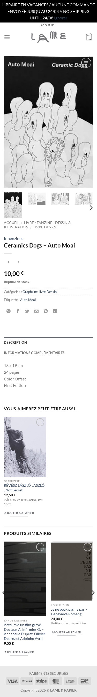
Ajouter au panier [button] (19, 512)
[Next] (84, 122)
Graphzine (30, 292)
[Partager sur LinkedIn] (55, 311)
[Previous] (12, 122)
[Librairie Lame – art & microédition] (48, 37)
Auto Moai (28, 300)
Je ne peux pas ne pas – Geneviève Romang (69, 611)
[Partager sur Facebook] (18, 311)
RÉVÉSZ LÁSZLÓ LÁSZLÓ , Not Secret (24, 487)
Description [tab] (15, 342)
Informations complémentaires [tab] (34, 353)
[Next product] (8, 262)
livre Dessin (44, 227)
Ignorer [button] (60, 17)
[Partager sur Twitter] (27, 311)
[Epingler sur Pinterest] (46, 311)
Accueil (11, 223)
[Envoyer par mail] (36, 311)
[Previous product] (18, 262)
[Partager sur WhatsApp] (8, 311)
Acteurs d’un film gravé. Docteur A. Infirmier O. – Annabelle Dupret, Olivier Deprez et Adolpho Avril (24, 632)
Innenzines (13, 238)
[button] (7, 37)
